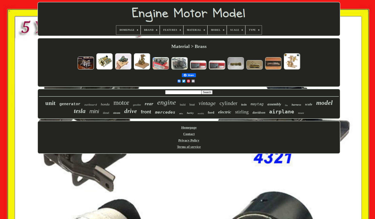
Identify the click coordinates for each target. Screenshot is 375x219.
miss (181, 113)
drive (130, 111)
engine (166, 102)
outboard (90, 104)
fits (286, 105)
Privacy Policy (188, 140)
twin (244, 104)
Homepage (189, 127)
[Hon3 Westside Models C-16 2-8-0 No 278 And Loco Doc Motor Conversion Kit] (198, 69)
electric (224, 112)
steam (116, 112)
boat (192, 104)
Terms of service (189, 147)
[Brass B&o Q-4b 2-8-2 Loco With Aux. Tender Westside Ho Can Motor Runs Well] (161, 69)
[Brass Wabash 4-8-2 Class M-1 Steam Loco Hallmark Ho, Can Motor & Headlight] (179, 69)
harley (190, 112)
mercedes (165, 112)
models (201, 113)
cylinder (228, 103)
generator (69, 104)
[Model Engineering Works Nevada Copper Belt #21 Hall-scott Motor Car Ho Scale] (236, 69)
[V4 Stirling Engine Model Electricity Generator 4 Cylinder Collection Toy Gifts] (86, 69)
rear (149, 103)
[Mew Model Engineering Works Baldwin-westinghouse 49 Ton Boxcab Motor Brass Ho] (254, 69)
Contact (189, 134)
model (324, 102)
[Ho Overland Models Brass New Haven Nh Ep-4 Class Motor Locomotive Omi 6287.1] (273, 69)
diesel (106, 112)
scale (308, 104)
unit (50, 103)
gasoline (137, 104)
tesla (80, 110)
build (183, 104)
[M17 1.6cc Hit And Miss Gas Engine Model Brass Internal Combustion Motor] (123, 69)
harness (296, 104)
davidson (259, 112)
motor (121, 102)
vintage (207, 103)
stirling (242, 111)
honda (105, 104)
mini (94, 111)
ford (211, 112)
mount (301, 113)
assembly (274, 104)
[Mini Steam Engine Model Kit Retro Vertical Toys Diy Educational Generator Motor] (142, 69)
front (146, 111)
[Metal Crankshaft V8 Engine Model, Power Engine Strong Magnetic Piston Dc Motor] (104, 69)
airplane (281, 112)
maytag (257, 104)
